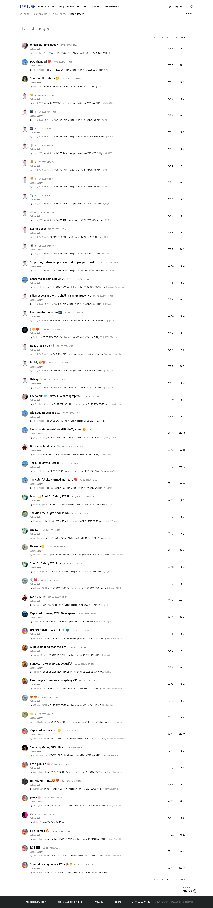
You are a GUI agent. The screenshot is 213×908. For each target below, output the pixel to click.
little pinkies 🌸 (51, 764)
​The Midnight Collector (55, 463)
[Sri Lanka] (27, 6)
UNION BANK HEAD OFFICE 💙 (60, 630)
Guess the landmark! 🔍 (56, 446)
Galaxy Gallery (58, 6)
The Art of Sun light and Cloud (59, 513)
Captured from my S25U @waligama (63, 613)
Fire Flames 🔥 (50, 831)
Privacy (99, 902)
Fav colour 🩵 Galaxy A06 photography (65, 396)
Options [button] (188, 13)
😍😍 (44, 697)
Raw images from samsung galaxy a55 (64, 680)
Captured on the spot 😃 (56, 730)
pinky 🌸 (46, 797)
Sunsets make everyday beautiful (62, 663)
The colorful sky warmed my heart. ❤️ (64, 479)
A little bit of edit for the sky (58, 647)
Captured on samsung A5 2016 (60, 279)
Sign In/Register (174, 6)
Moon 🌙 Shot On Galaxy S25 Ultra (62, 496)
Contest (70, 6)
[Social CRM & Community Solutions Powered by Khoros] (189, 890)
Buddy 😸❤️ (49, 362)
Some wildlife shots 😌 (55, 78)
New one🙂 (48, 546)
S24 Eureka (95, 6)
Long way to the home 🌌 (57, 312)
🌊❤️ (44, 580)
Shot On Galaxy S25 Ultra (56, 563)
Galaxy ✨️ (47, 379)
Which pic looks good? (54, 44)
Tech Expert (82, 6)
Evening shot (49, 228)
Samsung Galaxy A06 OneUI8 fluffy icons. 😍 (68, 429)
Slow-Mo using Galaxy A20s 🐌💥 (62, 864)
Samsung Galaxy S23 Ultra (57, 747)
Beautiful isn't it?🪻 (54, 346)
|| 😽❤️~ (46, 329)
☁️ (42, 212)
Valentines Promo (111, 6)
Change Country (141, 902)
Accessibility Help (36, 902)
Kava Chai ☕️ (49, 596)
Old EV (45, 529)
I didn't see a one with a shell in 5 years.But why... (71, 295)
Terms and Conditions (70, 902)
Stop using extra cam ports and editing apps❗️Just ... (74, 262)
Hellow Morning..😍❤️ (55, 780)
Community (43, 6)
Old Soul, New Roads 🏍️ (56, 412)
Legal (118, 902)
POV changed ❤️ (51, 61)
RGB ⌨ (46, 847)
